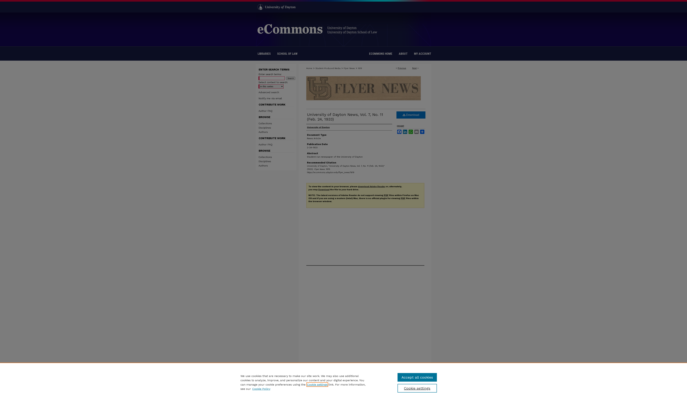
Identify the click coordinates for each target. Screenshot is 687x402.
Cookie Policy (261, 389)
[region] (343, 382)
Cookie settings (317, 384)
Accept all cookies (417, 377)
